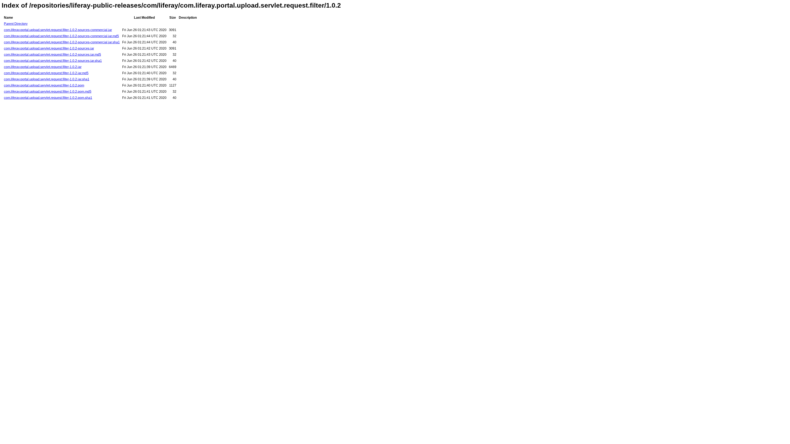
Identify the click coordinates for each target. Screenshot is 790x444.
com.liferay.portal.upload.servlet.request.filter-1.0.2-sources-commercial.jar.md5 (61, 36)
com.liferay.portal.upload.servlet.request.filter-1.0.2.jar (42, 67)
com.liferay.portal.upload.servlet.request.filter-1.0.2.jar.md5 (46, 73)
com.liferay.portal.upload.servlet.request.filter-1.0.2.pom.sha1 (48, 97)
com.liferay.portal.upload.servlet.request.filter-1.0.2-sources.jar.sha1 (53, 60)
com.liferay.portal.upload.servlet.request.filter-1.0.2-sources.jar (49, 48)
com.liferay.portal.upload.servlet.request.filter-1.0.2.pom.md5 (47, 91)
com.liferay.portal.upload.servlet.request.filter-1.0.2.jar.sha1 (46, 79)
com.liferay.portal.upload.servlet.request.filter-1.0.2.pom (44, 85)
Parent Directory (16, 23)
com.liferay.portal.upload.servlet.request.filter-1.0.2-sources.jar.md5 (52, 54)
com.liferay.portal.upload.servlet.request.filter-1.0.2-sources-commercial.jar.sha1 (62, 42)
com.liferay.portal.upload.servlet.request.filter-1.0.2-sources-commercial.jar (58, 30)
